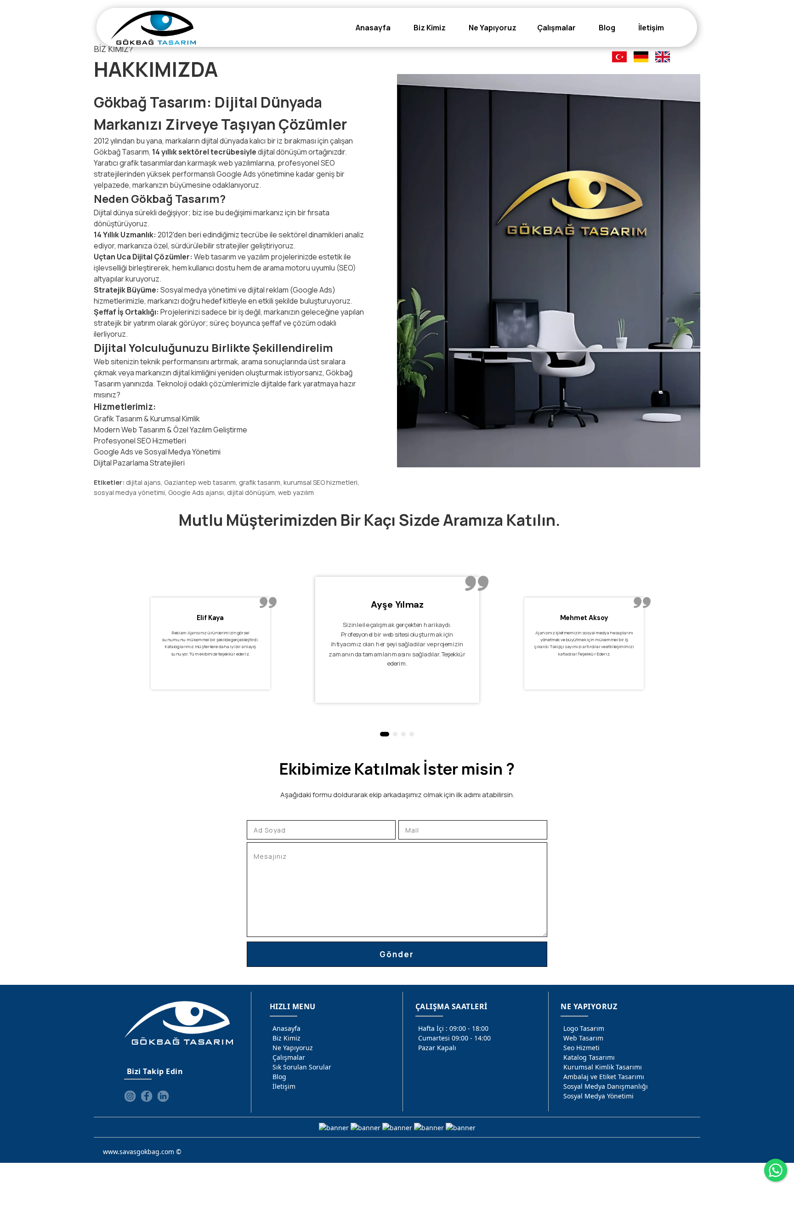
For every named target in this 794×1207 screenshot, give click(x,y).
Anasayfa (286, 1028)
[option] (329, 653)
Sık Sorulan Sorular (301, 1067)
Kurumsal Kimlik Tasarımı (602, 1067)
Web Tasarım (583, 1038)
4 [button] (411, 734)
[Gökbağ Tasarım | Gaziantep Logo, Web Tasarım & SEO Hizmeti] (153, 28)
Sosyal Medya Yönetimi (598, 1096)
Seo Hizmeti (581, 1047)
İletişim (283, 1086)
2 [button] (393, 734)
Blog (279, 1076)
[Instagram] (130, 1096)
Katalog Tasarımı (589, 1057)
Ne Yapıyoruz (292, 1047)
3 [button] (403, 734)
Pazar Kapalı (437, 1047)
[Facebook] (146, 1096)
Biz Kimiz (286, 1038)
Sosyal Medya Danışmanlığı (605, 1086)
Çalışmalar (288, 1057)
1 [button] (383, 734)
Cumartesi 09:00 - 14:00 (454, 1038)
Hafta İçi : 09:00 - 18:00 (453, 1028)
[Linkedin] (163, 1096)
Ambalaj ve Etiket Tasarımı (603, 1076)
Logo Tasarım (583, 1028)
